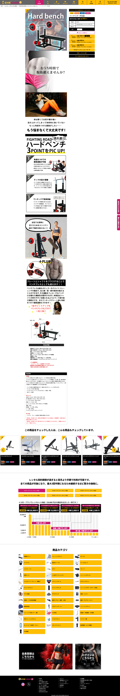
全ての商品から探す (43, 682)
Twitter (29, 684)
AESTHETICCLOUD (43, 691)
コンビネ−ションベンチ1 (7, 456)
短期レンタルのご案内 (82, 53)
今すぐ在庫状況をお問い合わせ (82, 56)
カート (82, 2)
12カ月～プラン (60, 490)
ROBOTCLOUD (42, 690)
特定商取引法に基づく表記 (86, 680)
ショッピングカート (64, 683)
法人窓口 (74, 3)
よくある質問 (83, 687)
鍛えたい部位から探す (118, 222)
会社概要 (82, 678)
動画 (48, 3)
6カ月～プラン (31, 490)
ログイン (100, 3)
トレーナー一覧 (63, 682)
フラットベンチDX (108, 456)
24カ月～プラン (88, 490)
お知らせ (41, 680)
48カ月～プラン (60, 495)
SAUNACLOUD (42, 688)
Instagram (23, 684)
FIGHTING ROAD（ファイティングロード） (84, 24)
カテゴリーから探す (118, 206)
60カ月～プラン (88, 495)
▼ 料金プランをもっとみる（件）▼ (82, 49)
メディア (61, 678)
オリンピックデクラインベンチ (70, 456)
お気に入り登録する (82, 32)
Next (114, 450)
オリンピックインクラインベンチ (50, 456)
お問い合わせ (65, 3)
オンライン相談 (57, 3)
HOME (40, 678)
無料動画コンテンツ (64, 680)
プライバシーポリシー (85, 683)
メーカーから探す (43, 685)
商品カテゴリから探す (44, 683)
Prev (3, 450)
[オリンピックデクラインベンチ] (71, 445)
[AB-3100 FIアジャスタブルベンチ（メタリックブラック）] (30, 445)
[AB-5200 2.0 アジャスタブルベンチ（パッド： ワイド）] (92, 445)
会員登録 (91, 3)
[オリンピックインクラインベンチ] (51, 445)
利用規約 (82, 682)
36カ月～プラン (32, 495)
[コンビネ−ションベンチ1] (10, 445)
